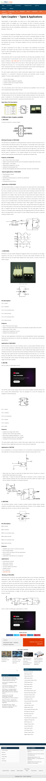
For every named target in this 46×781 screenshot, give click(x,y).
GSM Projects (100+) (28, 699)
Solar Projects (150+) (28, 728)
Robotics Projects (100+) (29, 724)
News (10, 13)
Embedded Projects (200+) (29, 696)
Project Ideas (11, 11)
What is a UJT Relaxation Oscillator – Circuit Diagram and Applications (35, 758)
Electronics (18, 5)
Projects (4, 8)
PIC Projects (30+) (28, 715)
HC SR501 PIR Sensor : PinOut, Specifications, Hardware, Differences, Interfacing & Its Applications (38, 661)
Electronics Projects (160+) (29, 694)
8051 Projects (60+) (28, 673)
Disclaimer (13, 770)
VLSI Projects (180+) (28, 730)
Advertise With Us (6, 770)
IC (16, 11)
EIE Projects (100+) (28, 688)
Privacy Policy (33, 770)
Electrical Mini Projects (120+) (30, 690)
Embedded (22, 11)
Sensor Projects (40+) (28, 726)
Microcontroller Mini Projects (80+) (31, 709)
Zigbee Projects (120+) (28, 734)
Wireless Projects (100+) (29, 732)
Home (3, 5)
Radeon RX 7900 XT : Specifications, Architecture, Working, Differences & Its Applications (10, 701)
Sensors (28, 11)
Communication (27, 5)
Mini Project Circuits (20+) (29, 711)
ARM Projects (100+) (28, 678)
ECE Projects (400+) (28, 684)
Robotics (37, 5)
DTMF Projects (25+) (28, 682)
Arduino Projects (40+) (28, 676)
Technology (4, 760)
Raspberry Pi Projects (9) (29, 719)
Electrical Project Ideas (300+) (30, 692)
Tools (40, 11)
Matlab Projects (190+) (28, 707)
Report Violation (20, 770)
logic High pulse (15, 60)
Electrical (9, 5)
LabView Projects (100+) (29, 705)
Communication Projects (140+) (30, 680)
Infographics (4, 13)
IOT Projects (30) (27, 703)
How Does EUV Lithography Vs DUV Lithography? (5, 660)
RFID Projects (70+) (28, 721)
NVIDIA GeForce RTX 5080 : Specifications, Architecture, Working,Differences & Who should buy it (27, 661)
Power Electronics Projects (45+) (30, 717)
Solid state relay (6, 571)
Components (34, 11)
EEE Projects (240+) (28, 686)
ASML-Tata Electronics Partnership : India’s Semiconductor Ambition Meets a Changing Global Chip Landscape (10, 679)
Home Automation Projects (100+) (31, 701)
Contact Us (41, 770)
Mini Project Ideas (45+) (29, 713)
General (11, 8)
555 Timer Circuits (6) (28, 671)
